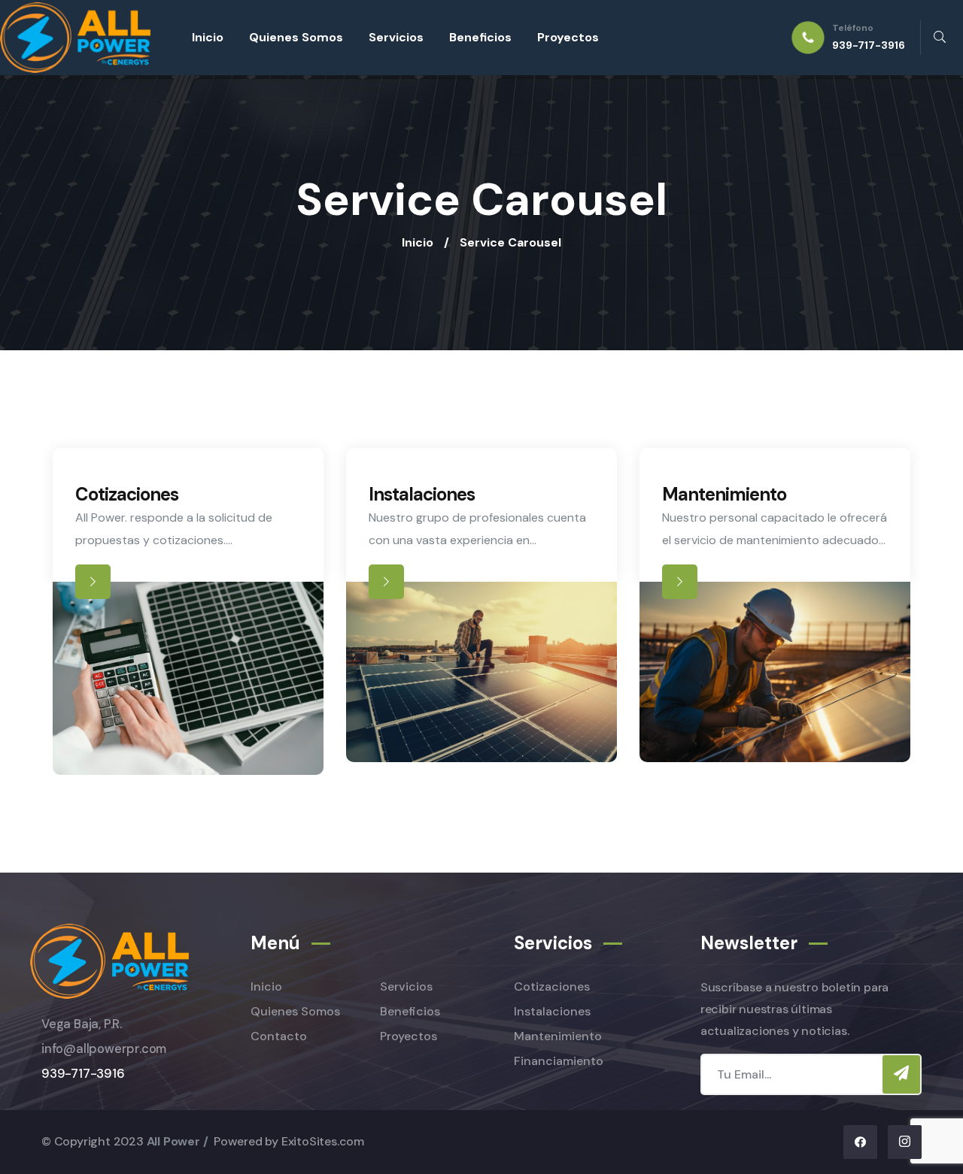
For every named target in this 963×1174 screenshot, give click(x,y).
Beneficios (480, 37)
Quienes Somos (296, 37)
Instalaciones (422, 494)
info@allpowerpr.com (103, 1049)
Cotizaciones (126, 494)
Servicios (396, 37)
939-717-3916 (83, 1074)
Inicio (207, 37)
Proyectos (568, 37)
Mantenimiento (724, 494)
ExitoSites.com (322, 1141)
